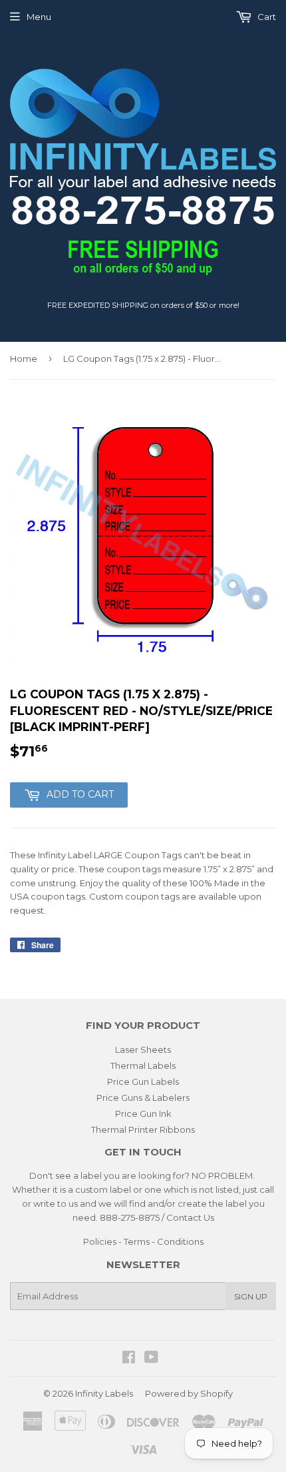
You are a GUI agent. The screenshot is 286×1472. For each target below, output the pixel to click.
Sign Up (250, 1296)
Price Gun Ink (143, 1113)
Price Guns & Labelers (143, 1097)
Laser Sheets (143, 1049)
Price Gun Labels (143, 1081)
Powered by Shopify (189, 1393)
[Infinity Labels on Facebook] (129, 1358)
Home (23, 358)
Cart (265, 16)
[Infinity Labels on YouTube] (151, 1358)
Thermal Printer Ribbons (143, 1129)
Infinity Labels (104, 1393)
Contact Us (190, 1217)
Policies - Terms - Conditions (143, 1241)
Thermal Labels (143, 1065)
